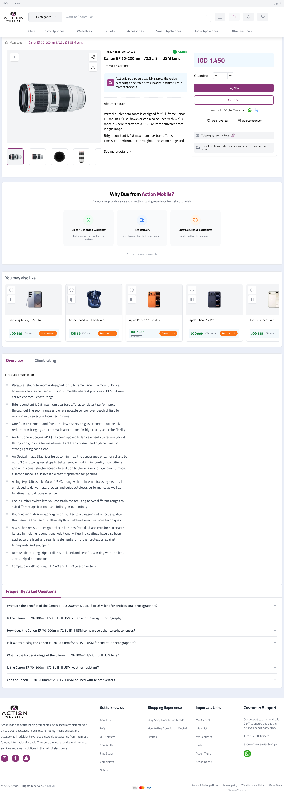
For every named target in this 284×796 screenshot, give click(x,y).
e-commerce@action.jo (260, 744)
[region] (54, 96)
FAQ (5, 3)
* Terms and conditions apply (142, 254)
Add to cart (234, 100)
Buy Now (233, 88)
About (17, 3)
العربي (277, 3)
